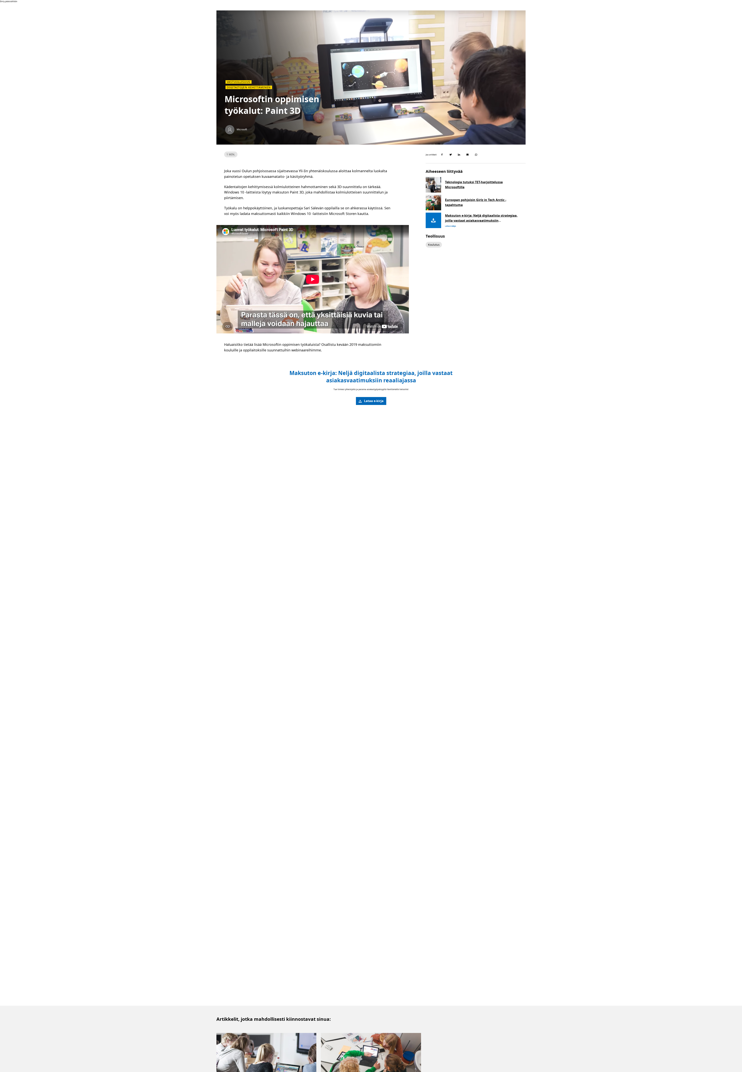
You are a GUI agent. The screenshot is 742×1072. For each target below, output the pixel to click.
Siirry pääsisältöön (8, 1)
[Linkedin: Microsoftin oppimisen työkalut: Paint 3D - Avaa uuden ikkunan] (459, 155)
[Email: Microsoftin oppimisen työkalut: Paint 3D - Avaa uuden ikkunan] (468, 155)
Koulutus (434, 244)
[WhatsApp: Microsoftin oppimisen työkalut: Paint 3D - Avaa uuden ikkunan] (476, 155)
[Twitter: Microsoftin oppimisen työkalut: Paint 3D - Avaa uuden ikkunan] (451, 155)
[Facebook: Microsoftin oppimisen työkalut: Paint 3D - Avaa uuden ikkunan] (442, 155)
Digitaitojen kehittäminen (249, 87)
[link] (371, 401)
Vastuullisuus (238, 82)
